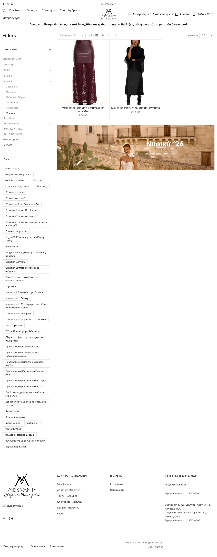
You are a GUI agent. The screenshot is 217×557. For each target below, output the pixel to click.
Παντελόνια (12, 102)
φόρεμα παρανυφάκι (16, 446)
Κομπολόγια (11, 286)
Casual (8, 81)
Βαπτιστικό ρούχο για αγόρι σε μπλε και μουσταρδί (26, 223)
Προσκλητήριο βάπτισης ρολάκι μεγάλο (26, 380)
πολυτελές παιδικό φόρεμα (19, 434)
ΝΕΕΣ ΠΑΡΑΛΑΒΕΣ (14, 133)
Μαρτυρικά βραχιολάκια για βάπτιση (24, 292)
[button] (137, 14)
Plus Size (9, 118)
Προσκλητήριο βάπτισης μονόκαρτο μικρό (24, 373)
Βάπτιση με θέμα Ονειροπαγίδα (22, 204)
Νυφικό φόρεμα (13, 325)
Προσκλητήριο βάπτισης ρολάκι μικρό (25, 386)
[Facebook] (3, 4)
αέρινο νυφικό (12, 422)
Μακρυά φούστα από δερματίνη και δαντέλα (83, 109)
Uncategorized (12, 58)
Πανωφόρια (12, 107)
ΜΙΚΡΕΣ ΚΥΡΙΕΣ (13, 128)
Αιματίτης (42, 186)
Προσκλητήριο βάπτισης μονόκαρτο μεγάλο (24, 363)
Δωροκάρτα (11, 246)
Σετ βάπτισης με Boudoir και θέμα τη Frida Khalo (25, 394)
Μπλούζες (11, 91)
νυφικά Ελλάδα (13, 428)
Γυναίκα (7, 75)
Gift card (38, 180)
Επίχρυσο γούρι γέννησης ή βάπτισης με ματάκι (25, 254)
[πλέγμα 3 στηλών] (96, 35)
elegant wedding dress (18, 174)
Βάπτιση (8, 64)
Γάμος (6, 70)
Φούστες (10, 112)
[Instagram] (8, 4)
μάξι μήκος (33, 422)
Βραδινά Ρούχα (12, 123)
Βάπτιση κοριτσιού (15, 198)
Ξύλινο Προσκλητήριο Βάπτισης (22, 331)
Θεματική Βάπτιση (15, 261)
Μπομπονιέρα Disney (16, 298)
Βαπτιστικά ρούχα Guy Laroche (22, 210)
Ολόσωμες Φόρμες (16, 97)
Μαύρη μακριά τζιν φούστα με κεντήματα (135, 108)
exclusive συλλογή (15, 180)
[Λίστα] (109, 35)
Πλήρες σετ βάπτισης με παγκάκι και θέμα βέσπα (24, 339)
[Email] (12, 4)
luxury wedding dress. (17, 186)
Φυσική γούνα (12, 411)
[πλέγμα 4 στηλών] (103, 35)
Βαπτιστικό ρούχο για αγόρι (20, 216)
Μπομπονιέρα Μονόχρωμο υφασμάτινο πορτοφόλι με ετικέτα (26, 306)
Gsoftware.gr (155, 547)
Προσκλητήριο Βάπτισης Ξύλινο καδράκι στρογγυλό (22, 354)
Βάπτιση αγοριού (14, 192)
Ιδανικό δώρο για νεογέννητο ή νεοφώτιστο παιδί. (21, 279)
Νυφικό (42, 319)
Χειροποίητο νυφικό (15, 416)
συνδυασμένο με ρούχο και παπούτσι (25, 440)
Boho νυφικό (12, 168)
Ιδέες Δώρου (10, 139)
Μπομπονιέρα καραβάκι (18, 313)
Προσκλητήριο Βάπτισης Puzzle (22, 346)
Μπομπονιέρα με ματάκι (18, 319)
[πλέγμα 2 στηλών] (90, 35)
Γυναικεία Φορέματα (16, 231)
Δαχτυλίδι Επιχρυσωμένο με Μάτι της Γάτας (25, 239)
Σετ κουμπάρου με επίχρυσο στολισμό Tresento (25, 403)
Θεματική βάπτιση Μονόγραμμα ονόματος (22, 269)
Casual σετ (12, 86)
